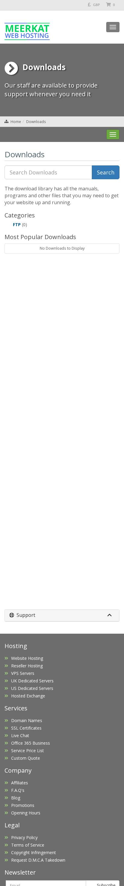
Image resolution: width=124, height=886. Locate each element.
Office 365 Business (30, 743)
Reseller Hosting (27, 666)
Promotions (22, 805)
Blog (15, 798)
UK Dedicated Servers (32, 681)
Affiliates (19, 783)
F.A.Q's (17, 790)
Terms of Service (27, 845)
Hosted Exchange (28, 696)
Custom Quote (25, 758)
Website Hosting (27, 658)
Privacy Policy (24, 837)
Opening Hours (25, 813)
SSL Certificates (26, 728)
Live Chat (20, 735)
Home (16, 121)
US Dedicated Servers (32, 688)
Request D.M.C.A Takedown (38, 860)
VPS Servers (22, 673)
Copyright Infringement (33, 852)
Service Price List (27, 750)
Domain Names (26, 720)
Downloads (36, 121)
